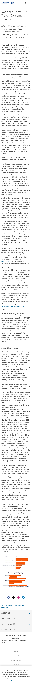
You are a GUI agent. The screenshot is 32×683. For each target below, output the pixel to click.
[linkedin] (23, 597)
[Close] (30, 669)
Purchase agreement (16, 660)
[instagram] (18, 597)
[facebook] (8, 597)
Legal (16, 652)
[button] (25, 3)
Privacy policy (16, 656)
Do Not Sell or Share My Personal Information (12, 606)
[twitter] (13, 597)
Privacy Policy (9, 681)
